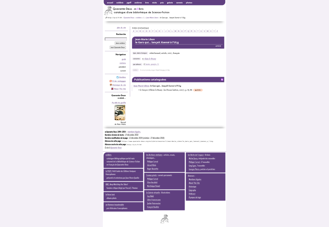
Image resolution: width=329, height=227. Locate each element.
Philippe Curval (152, 162)
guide (124, 59)
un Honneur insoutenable (115, 205)
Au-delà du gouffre (119, 103)
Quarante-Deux (129, 18)
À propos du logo (195, 197)
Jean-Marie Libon (152, 18)
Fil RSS (222, 79)
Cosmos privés (151, 175)
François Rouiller (153, 207)
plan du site (121, 28)
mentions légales (134, 132)
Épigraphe (192, 190)
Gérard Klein (151, 165)
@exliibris (122, 77)
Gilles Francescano (154, 200)
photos (189, 2)
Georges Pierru (194, 169)
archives (138, 2)
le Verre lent (110, 195)
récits (154, 2)
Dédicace (192, 194)
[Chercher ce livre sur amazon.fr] (120, 120)
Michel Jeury (193, 158)
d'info (199, 90)
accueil (110, 2)
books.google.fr (152, 64)
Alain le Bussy (150, 58)
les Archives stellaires (154, 155)
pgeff (129, 2)
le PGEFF (108, 171)
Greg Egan (192, 166)
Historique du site (119, 85)
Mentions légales (195, 179)
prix (162, 2)
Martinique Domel (153, 186)
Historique (192, 187)
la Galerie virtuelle (153, 193)
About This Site (120, 89)
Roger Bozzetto (152, 169)
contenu (123, 63)
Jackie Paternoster (154, 203)
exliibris (119, 2)
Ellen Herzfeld (152, 182)
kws (147, 2)
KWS (107, 184)
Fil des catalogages (119, 81)
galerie (170, 2)
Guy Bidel (150, 196)
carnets (179, 2)
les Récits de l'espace (196, 155)
